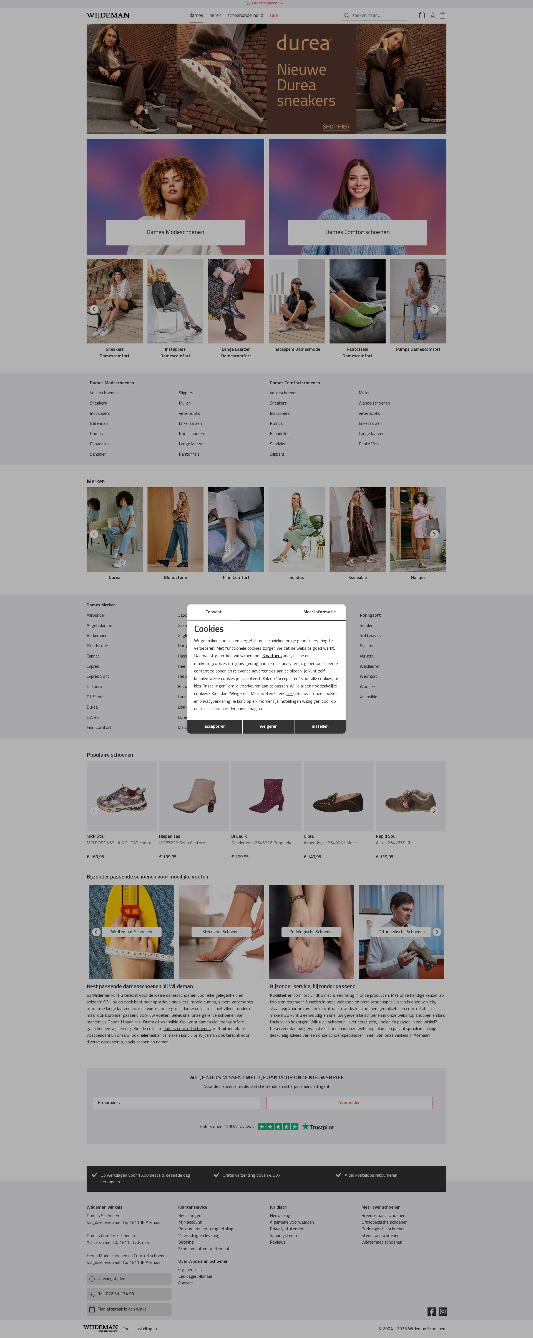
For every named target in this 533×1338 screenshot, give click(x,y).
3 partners (272, 656)
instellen (320, 726)
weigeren (269, 726)
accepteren (215, 726)
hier (289, 694)
